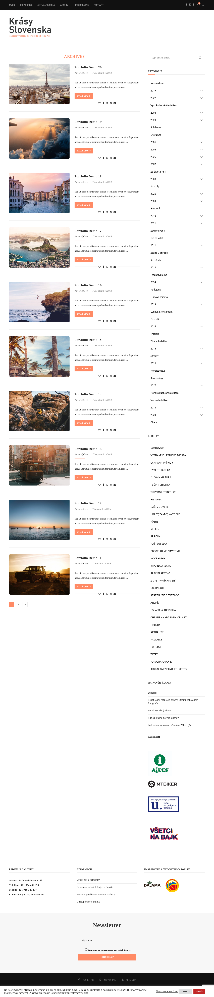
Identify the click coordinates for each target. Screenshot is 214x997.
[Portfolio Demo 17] (39, 247)
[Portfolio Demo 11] (39, 574)
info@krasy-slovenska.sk (31, 894)
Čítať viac (82, 96)
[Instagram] (190, 8)
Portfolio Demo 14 (88, 394)
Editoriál (152, 692)
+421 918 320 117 (27, 889)
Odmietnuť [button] (185, 991)
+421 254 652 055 (29, 885)
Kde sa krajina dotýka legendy (163, 718)
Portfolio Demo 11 (88, 558)
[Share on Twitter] (107, 103)
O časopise (26, 5)
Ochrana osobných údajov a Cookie (95, 887)
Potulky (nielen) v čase (159, 710)
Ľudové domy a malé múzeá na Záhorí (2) (169, 725)
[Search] (203, 5)
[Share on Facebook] (103, 103)
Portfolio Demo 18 (88, 176)
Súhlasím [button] (199, 991)
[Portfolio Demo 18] (39, 193)
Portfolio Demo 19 (88, 122)
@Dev (84, 72)
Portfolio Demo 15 (88, 340)
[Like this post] (99, 103)
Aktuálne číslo (46, 5)
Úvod (12, 5)
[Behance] (193, 8)
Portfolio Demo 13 (88, 449)
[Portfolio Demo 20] (39, 84)
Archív (64, 5)
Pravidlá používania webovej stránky (96, 894)
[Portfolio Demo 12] (39, 520)
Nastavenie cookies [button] (167, 991)
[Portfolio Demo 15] (39, 356)
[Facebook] (186, 8)
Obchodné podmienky (88, 879)
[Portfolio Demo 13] (39, 465)
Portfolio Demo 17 (88, 231)
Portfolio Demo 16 (88, 285)
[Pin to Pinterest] (111, 103)
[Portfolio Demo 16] (39, 302)
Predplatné (82, 5)
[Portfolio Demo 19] (39, 138)
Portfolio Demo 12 (88, 503)
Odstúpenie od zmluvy (88, 901)
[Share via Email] (115, 103)
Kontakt (98, 5)
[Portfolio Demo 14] (39, 411)
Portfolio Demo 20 (88, 67)
